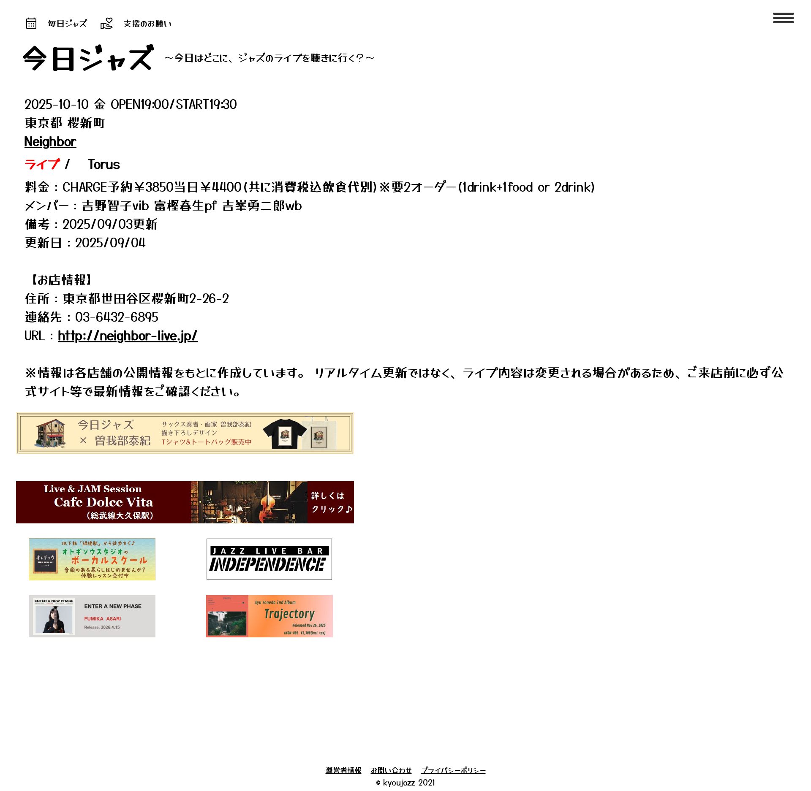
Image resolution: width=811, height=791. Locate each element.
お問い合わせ (391, 769)
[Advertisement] (256, 699)
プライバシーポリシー (453, 769)
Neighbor (50, 140)
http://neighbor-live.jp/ (128, 334)
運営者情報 (344, 769)
